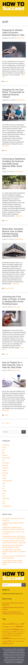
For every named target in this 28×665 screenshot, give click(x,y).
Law (3, 485)
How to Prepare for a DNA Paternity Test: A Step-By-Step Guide (12, 365)
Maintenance (4, 633)
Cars (3, 626)
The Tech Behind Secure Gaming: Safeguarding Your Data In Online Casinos (12, 562)
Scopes (4, 491)
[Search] (24, 432)
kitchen (14, 631)
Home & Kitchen (9, 288)
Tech (3, 496)
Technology (5, 498)
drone (14, 626)
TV (15, 641)
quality (15, 635)
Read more (5, 146)
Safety (10, 638)
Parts (21, 633)
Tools (3, 503)
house (21, 629)
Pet (3, 488)
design (7, 626)
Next (8, 423)
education (5, 465)
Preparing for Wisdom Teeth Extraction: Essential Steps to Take (13, 32)
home (16, 629)
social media (22, 638)
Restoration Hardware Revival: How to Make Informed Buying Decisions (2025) (12, 232)
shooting (18, 638)
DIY (12, 626)
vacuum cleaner (20, 641)
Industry (8, 631)
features (19, 626)
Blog (5, 150)
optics (18, 633)
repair (19, 635)
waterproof (11, 643)
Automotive (5, 445)
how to (24, 629)
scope (14, 638)
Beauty (4, 447)
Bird (3, 450)
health (11, 629)
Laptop (18, 631)
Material (9, 633)
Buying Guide (6, 458)
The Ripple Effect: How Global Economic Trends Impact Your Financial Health (14, 551)
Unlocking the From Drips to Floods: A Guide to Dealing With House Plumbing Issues (13, 300)
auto (3, 624)
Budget (7, 624)
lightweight (22, 631)
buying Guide (18, 624)
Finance (4, 470)
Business (5, 455)
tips (9, 641)
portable (4, 635)
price (7, 635)
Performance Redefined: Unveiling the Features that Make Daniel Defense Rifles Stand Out (13, 164)
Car (3, 460)
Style (3, 493)
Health (4, 478)
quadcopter (11, 635)
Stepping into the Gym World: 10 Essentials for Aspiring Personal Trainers (13, 93)
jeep (11, 631)
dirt (10, 626)
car (23, 624)
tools (13, 641)
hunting (4, 631)
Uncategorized (6, 506)
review (5, 638)
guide (7, 629)
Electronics (5, 468)
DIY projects (5, 463)
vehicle (5, 643)
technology (5, 641)
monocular (14, 633)
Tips (3, 501)
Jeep (3, 483)
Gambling (5, 473)
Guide (6, 81)
